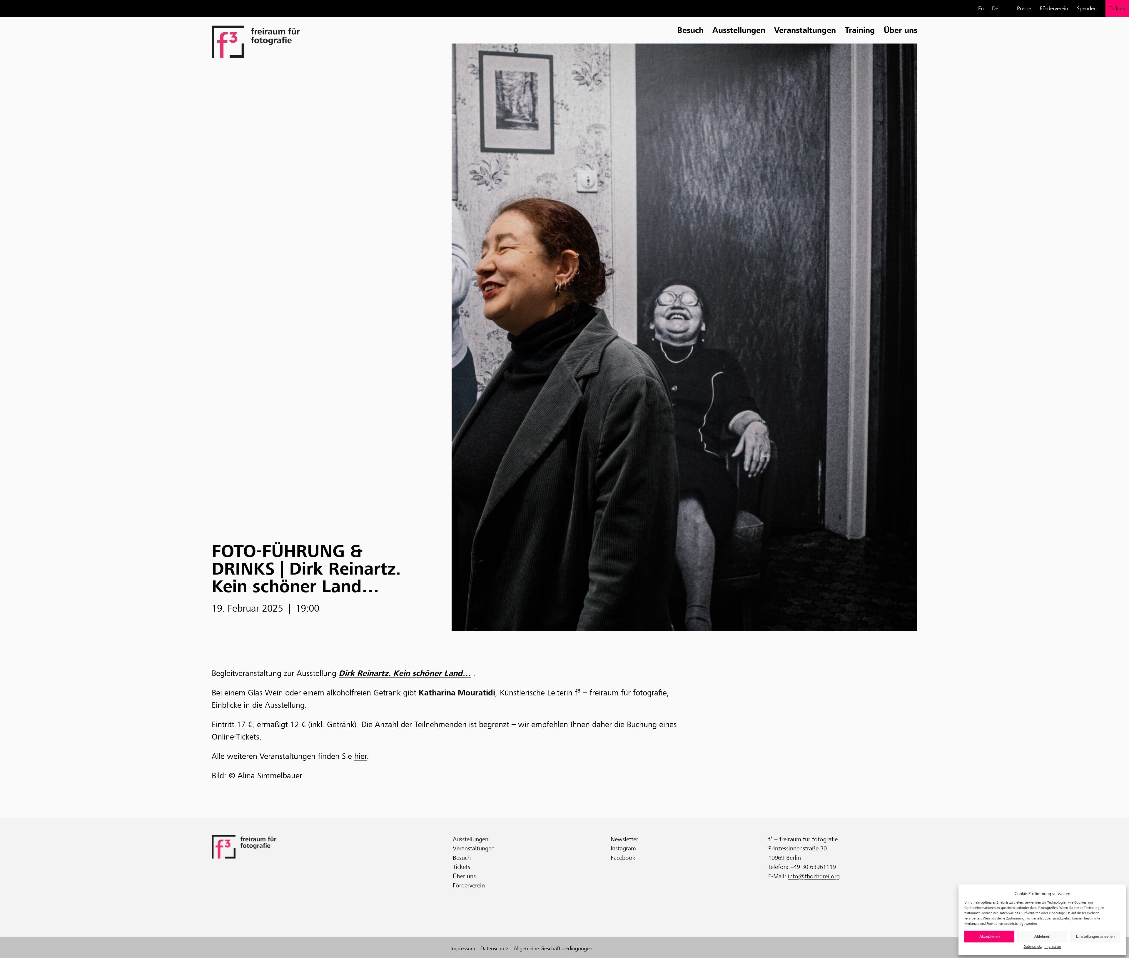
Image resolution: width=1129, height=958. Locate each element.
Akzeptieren (989, 936)
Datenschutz (1033, 946)
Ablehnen (1042, 936)
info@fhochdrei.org (814, 876)
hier (360, 756)
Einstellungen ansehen (1095, 936)
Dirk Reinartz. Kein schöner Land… (405, 673)
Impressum (1053, 946)
